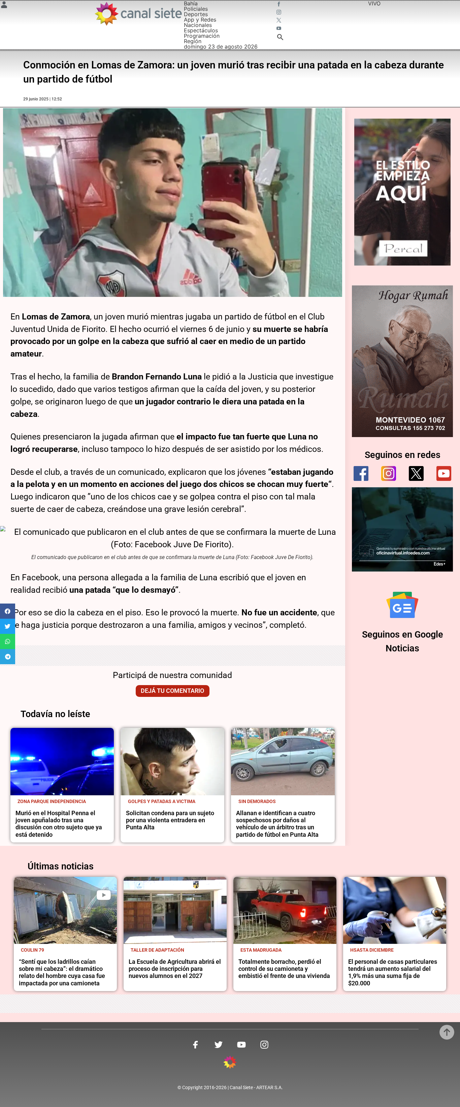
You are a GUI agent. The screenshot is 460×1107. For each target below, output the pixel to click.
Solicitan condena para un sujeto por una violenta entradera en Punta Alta (170, 820)
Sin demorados (257, 801)
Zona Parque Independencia (52, 801)
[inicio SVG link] (230, 1063)
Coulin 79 (32, 950)
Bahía (191, 3)
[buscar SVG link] (280, 38)
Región (192, 41)
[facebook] (361, 473)
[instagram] (389, 473)
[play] (103, 895)
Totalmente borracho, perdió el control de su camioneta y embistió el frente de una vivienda (284, 969)
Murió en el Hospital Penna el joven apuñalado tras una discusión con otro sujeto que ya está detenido (58, 824)
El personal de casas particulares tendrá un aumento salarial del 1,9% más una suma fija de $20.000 (392, 972)
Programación (202, 35)
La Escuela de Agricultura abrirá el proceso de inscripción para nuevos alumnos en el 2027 (175, 969)
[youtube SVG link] (279, 29)
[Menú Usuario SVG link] (4, 6)
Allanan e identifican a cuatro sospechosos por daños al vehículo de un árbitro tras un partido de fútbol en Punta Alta (277, 824)
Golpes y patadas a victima (161, 801)
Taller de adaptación (157, 950)
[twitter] (416, 473)
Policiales (196, 8)
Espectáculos (201, 30)
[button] (7, 611)
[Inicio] (138, 14)
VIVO (374, 3)
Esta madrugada (261, 950)
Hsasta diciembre (372, 950)
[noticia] (62, 761)
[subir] (446, 1032)
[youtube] (444, 473)
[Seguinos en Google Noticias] (402, 605)
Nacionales (198, 25)
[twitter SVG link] (279, 21)
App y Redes (200, 19)
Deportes (196, 14)
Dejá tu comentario (172, 690)
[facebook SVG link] (279, 5)
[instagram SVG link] (279, 13)
